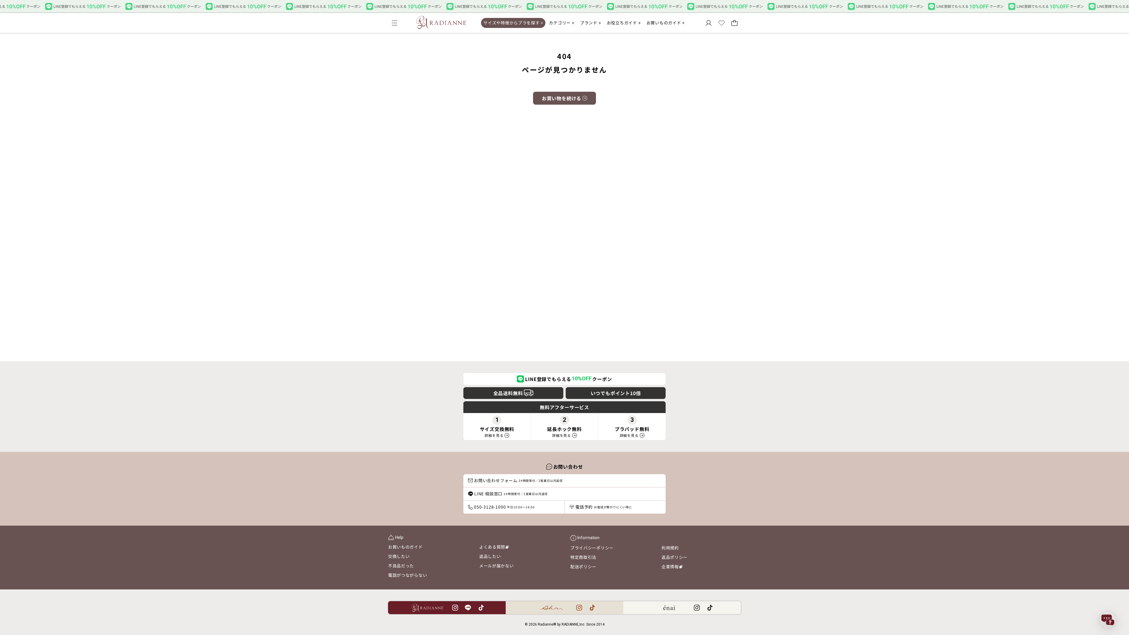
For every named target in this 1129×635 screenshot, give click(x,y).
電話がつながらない (407, 575)
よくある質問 (494, 548)
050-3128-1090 (504, 507)
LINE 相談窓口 (511, 494)
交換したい (399, 556)
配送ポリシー (583, 566)
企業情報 (672, 567)
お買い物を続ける (561, 98)
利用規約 (670, 548)
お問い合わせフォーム (518, 480)
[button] (394, 22)
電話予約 (603, 507)
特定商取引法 (583, 557)
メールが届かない (496, 566)
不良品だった (401, 566)
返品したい (490, 556)
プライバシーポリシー (592, 548)
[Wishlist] (721, 22)
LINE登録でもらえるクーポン (568, 378)
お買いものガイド (405, 547)
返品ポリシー (674, 557)
